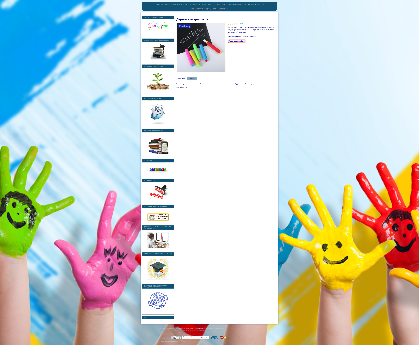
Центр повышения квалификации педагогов (185, 4)
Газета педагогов (256, 4)
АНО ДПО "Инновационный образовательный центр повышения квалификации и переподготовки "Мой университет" (192, 328)
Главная (159, 4)
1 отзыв (241, 24)
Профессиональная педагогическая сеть (227, 4)
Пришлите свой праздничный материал (209, 9)
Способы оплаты (232, 338)
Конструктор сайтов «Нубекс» (169, 341)
